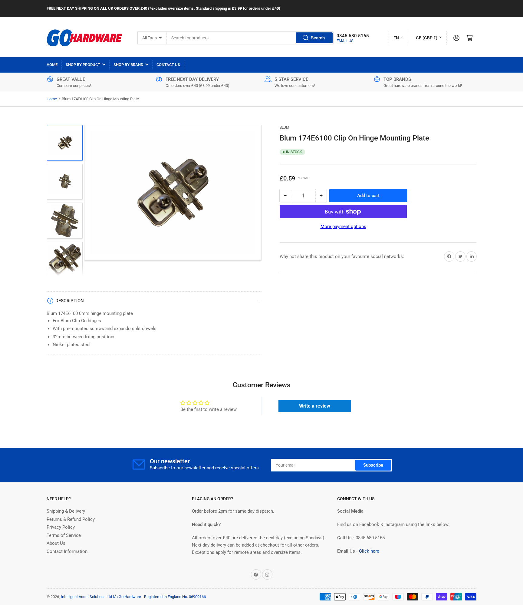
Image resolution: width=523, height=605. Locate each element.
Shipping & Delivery (66, 511)
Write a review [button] (314, 406)
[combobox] (250, 37)
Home (52, 64)
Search (318, 38)
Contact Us (168, 64)
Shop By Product (83, 64)
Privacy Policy (61, 527)
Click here (369, 551)
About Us (56, 543)
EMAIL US (345, 40)
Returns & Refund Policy (71, 519)
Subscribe (373, 465)
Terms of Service (64, 535)
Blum (284, 127)
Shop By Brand (128, 64)
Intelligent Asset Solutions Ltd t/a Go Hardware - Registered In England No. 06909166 (133, 596)
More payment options (343, 226)
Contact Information (67, 551)
